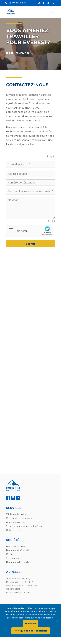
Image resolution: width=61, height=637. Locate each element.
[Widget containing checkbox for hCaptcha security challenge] (29, 231)
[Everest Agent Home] (13, 490)
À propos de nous (15, 546)
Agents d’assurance (16, 522)
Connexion (44, 3)
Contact (10, 554)
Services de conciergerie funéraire (24, 526)
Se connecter (13, 558)
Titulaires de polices (16, 514)
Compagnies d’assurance (19, 518)
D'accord (30, 623)
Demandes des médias (18, 562)
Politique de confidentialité (30, 630)
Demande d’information (40, 3)
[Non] (57, 620)
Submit (30, 244)
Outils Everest (13, 530)
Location (50, 3)
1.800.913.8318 (17, 3)
